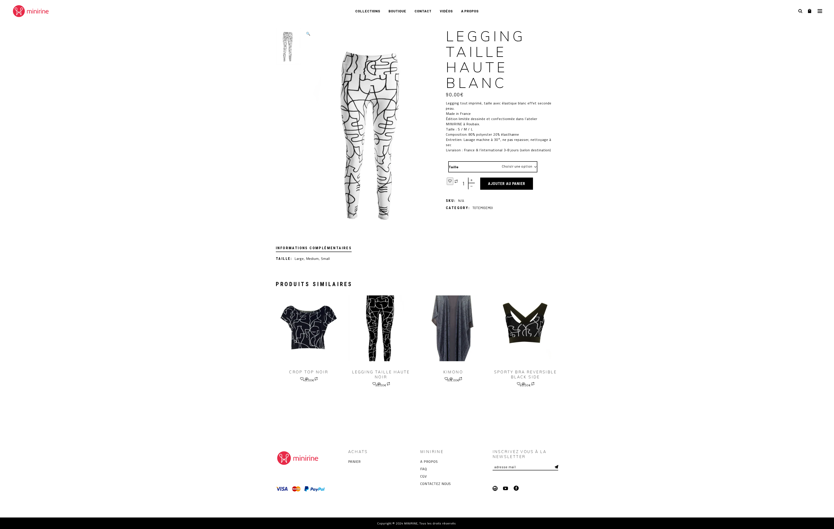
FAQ (423, 469)
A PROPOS (429, 461)
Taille (454, 167)
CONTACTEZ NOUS (435, 483)
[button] (308, 33)
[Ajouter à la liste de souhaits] (450, 181)
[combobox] (513, 167)
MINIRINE (410, 523)
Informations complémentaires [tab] (314, 248)
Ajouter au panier (506, 183)
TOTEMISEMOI (482, 208)
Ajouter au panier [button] (455, 380)
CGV (423, 476)
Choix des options (311, 380)
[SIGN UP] (556, 467)
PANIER (354, 461)
